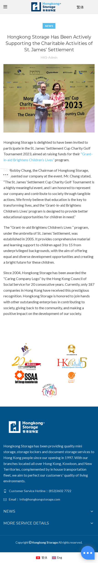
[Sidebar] (5, 174)
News (49, 26)
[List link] (49, 490)
